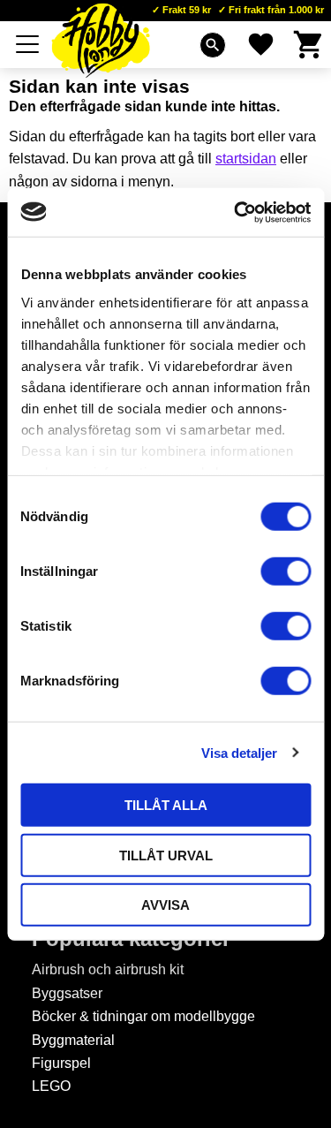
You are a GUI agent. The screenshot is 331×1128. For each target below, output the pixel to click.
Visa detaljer (239, 752)
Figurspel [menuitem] (61, 1063)
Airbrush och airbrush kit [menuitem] (108, 969)
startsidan (245, 158)
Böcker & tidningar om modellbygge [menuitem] (143, 1016)
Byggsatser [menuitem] (67, 993)
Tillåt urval (166, 854)
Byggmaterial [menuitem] (73, 1040)
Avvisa (165, 904)
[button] (28, 44)
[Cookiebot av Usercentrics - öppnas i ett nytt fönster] (236, 212)
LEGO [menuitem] (51, 1086)
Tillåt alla (165, 805)
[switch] (285, 571)
